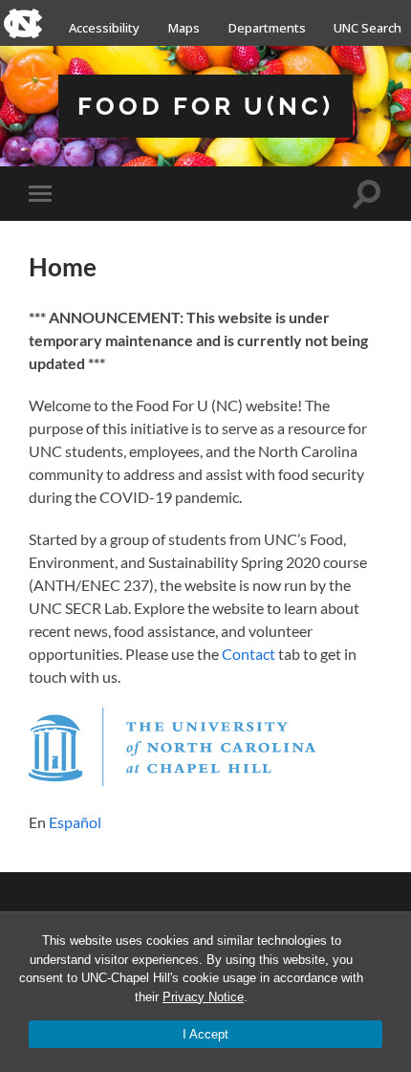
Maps (184, 27)
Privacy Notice (203, 997)
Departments (267, 27)
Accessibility (104, 27)
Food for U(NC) (205, 105)
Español (75, 822)
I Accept (205, 1034)
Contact (248, 654)
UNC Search (367, 27)
